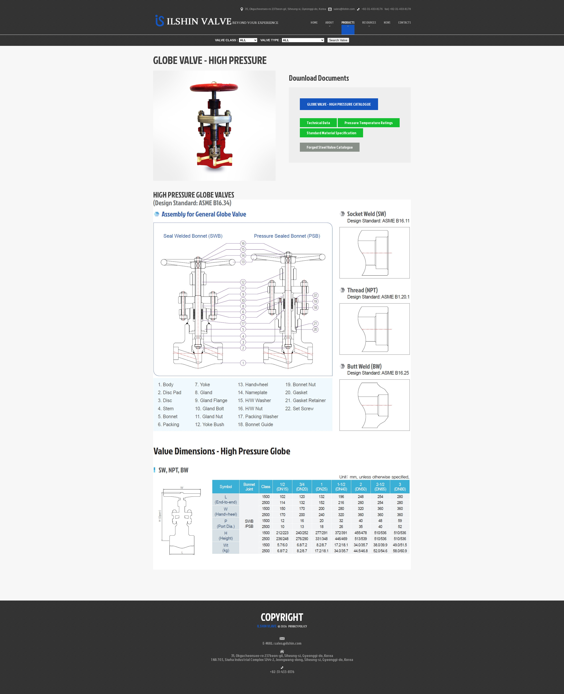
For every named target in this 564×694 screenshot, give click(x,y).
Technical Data (318, 122)
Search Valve (338, 40)
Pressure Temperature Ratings (369, 122)
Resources (369, 22)
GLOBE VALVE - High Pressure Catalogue (339, 104)
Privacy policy (297, 626)
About (329, 22)
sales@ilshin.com (344, 9)
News (387, 22)
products (347, 22)
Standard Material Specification (331, 133)
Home (314, 22)
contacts (404, 22)
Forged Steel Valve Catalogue (330, 147)
